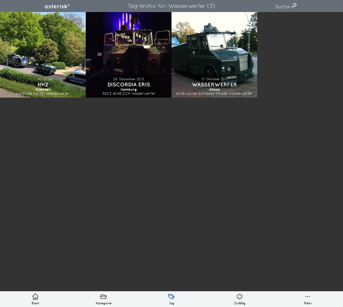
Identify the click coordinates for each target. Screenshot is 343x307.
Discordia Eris (128, 84)
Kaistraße (24, 93)
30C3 (106, 93)
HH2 (43, 84)
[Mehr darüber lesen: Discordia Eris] (129, 55)
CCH (126, 93)
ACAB (117, 93)
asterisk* (57, 6)
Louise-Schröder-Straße (207, 93)
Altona (214, 89)
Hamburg (129, 89)
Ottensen (43, 89)
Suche (283, 6)
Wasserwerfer (58, 93)
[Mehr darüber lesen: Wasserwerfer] (214, 55)
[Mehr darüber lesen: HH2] (43, 55)
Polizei (39, 93)
